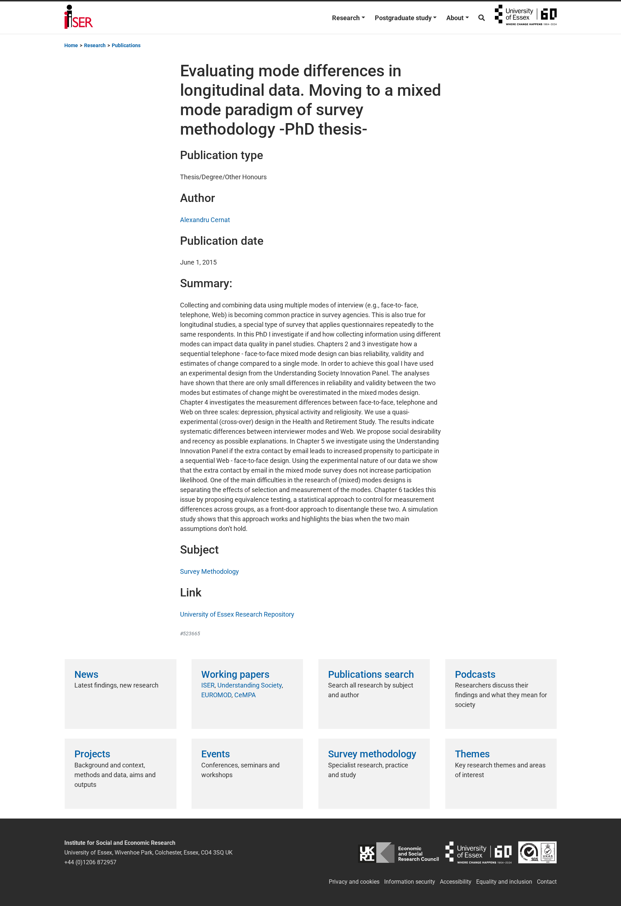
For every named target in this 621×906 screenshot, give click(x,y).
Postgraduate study (403, 18)
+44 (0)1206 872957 (90, 862)
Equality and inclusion (504, 881)
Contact (547, 881)
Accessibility (456, 881)
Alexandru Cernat (205, 220)
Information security (409, 881)
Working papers (235, 674)
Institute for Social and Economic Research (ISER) (78, 18)
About (455, 18)
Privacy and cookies (354, 881)
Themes (472, 754)
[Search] (481, 17)
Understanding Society (249, 685)
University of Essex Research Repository (237, 614)
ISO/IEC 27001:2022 (537, 852)
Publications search (371, 674)
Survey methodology (372, 754)
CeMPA (245, 695)
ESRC (398, 852)
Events (215, 754)
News (86, 674)
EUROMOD (216, 695)
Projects (92, 754)
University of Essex (526, 18)
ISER (208, 685)
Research (346, 18)
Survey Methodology (209, 571)
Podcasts (475, 674)
